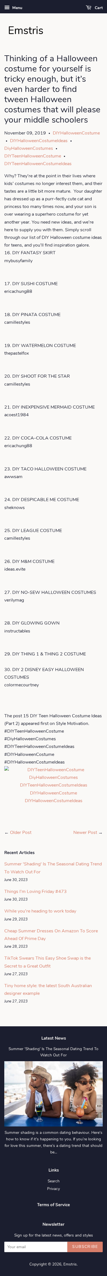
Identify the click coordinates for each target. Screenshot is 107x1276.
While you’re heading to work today (40, 911)
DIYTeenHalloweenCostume (32, 156)
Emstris (70, 1264)
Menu (16, 7)
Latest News (53, 1038)
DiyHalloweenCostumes (28, 148)
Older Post (20, 832)
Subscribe (85, 1246)
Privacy (53, 1188)
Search (54, 1181)
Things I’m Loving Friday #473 (35, 891)
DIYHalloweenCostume (76, 133)
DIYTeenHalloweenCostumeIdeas (38, 164)
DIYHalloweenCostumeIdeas (39, 141)
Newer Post (85, 832)
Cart (98, 7)
